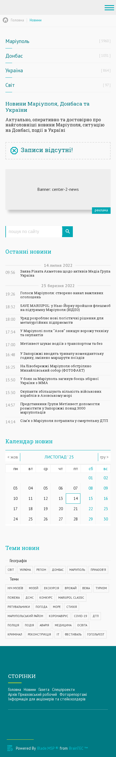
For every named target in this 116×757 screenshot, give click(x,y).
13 (61, 498)
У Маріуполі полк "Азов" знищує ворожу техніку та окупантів (64, 333)
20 (61, 508)
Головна (14, 689)
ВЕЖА (86, 588)
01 (90, 477)
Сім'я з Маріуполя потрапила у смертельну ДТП (64, 421)
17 (15, 508)
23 (106, 508)
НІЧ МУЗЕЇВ (15, 588)
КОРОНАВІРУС (58, 616)
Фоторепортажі (73, 694)
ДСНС (29, 597)
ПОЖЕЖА (14, 597)
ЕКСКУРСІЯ (51, 588)
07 (75, 488)
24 (15, 519)
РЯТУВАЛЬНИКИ (19, 607)
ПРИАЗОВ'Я (98, 570)
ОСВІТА (82, 625)
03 (15, 488)
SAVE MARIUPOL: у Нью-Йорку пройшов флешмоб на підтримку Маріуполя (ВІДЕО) (65, 308)
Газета (44, 689)
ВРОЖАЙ (71, 588)
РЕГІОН (41, 570)
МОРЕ (57, 607)
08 (90, 488)
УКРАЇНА (25, 570)
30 (106, 519)
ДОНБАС (58, 570)
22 (90, 508)
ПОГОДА (41, 607)
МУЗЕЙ (33, 588)
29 (90, 519)
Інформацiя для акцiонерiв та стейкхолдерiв (47, 699)
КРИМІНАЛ (15, 634)
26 (45, 519)
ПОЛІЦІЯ (13, 625)
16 (106, 498)
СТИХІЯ (71, 607)
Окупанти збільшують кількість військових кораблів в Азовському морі (60, 393)
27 (61, 519)
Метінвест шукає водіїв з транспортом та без (61, 344)
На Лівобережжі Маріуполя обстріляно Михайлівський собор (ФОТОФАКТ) (55, 368)
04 (30, 488)
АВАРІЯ (44, 625)
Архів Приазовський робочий (32, 694)
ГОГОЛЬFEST (95, 634)
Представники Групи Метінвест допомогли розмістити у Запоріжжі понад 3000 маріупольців (60, 408)
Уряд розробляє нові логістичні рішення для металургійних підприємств (62, 320)
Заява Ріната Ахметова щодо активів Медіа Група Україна (65, 273)
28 (75, 519)
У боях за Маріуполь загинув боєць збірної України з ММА (59, 381)
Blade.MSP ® (47, 748)
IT (58, 634)
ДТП (96, 616)
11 (30, 498)
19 (45, 508)
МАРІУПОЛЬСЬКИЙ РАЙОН (25, 616)
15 (90, 498)
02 (106, 477)
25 (30, 519)
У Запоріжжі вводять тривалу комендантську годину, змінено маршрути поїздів (62, 356)
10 (15, 498)
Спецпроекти (63, 689)
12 (45, 498)
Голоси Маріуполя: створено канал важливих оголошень (61, 295)
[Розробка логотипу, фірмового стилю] (58, 189)
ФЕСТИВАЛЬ (73, 634)
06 (61, 488)
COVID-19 (80, 616)
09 (106, 488)
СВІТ (11, 570)
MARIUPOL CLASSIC (71, 597)
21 (75, 508)
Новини (30, 689)
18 (30, 508)
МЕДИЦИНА (63, 625)
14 (75, 498)
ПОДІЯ (29, 625)
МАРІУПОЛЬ (77, 570)
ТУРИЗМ (101, 588)
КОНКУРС (46, 597)
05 (45, 488)
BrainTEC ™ (78, 748)
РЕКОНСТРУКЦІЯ (39, 634)
